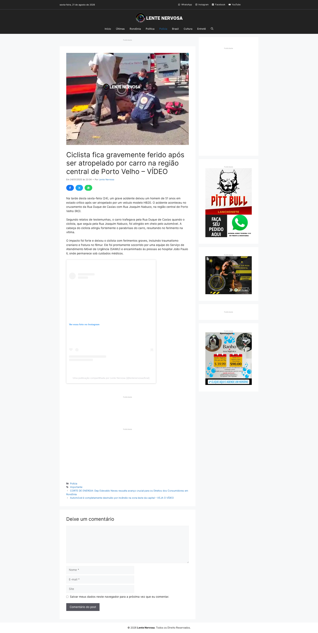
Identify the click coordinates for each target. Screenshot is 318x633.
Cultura (188, 28)
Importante (76, 487)
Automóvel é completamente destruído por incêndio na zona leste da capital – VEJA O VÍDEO (122, 497)
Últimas (120, 28)
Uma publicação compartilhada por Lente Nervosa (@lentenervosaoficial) (111, 378)
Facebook (220, 4)
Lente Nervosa (106, 179)
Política (150, 28)
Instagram (203, 4)
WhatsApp (186, 4)
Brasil (175, 28)
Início (108, 28)
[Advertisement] (127, 406)
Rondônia (135, 28)
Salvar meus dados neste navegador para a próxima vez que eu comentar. (119, 596)
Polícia (163, 28)
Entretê (201, 28)
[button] (212, 29)
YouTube (236, 4)
